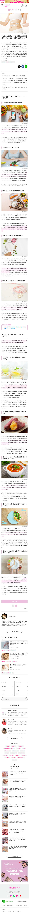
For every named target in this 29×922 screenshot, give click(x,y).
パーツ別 (11, 755)
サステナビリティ (18, 911)
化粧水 (17, 755)
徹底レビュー (7, 750)
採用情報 (25, 905)
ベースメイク (19, 683)
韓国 (7, 62)
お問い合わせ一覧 (11, 911)
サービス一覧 (4, 911)
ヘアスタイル (13, 753)
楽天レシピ (15, 661)
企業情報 (3, 905)
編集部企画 (20, 746)
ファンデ (13, 757)
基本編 (8, 650)
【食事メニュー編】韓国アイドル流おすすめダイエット (15, 78)
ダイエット (12, 62)
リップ (7, 753)
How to (3, 62)
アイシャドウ (15, 750)
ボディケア (8, 60)
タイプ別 (14, 760)
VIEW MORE (14, 738)
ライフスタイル (21, 757)
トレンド (22, 750)
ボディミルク (13, 650)
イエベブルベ (21, 753)
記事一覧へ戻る (14, 631)
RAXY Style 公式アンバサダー (9, 748)
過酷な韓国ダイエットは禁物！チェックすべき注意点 (14, 75)
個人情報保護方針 (10, 905)
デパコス (7, 757)
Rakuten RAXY (7, 5)
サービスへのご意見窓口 (17, 891)
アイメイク (3, 686)
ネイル (17, 690)
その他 (17, 694)
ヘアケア (3, 690)
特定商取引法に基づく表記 (14, 892)
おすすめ (13, 746)
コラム (2, 694)
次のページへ (14, 601)
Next (25, 608)
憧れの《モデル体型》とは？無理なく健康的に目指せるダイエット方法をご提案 (15, 327)
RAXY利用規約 (9, 891)
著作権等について (19, 905)
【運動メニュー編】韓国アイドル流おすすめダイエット (15, 80)
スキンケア (3, 683)
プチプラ (5, 755)
